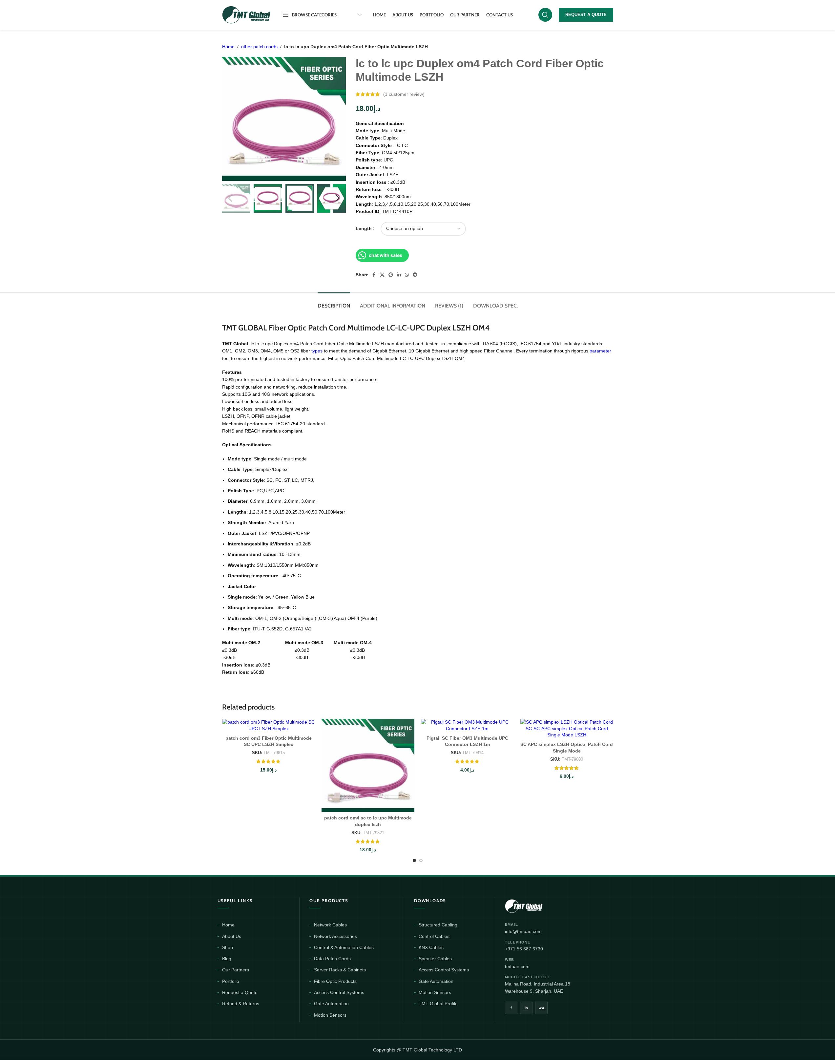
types (317, 350)
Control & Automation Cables (344, 947)
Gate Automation (331, 1003)
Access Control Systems (339, 992)
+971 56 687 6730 (524, 948)
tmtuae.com (517, 966)
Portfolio (230, 981)
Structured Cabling (438, 924)
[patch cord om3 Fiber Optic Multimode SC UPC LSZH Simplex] (268, 725)
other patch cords (259, 46)
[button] (230, 198)
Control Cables (434, 936)
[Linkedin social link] (399, 274)
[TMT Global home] (538, 905)
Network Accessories (335, 936)
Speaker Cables (435, 958)
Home (228, 46)
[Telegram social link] (415, 274)
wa (541, 1008)
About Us (231, 936)
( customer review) (404, 94)
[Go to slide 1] (414, 860)
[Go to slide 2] (421, 860)
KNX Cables (431, 947)
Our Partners (235, 969)
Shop (227, 947)
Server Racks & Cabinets (340, 969)
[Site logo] (246, 14)
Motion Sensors (330, 1015)
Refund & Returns (240, 1003)
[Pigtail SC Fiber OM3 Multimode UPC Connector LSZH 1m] (467, 725)
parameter (600, 350)
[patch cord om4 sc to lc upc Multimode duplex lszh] (368, 765)
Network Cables (330, 924)
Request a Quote (240, 992)
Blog (226, 958)
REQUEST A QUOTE (586, 14)
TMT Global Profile (438, 1003)
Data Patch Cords (332, 958)
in (526, 1008)
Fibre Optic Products (335, 981)
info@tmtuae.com (523, 931)
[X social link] (382, 274)
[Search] (545, 14)
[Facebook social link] (374, 274)
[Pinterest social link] (390, 274)
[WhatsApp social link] (407, 274)
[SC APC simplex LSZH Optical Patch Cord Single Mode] (566, 728)
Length (364, 228)
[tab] (334, 302)
